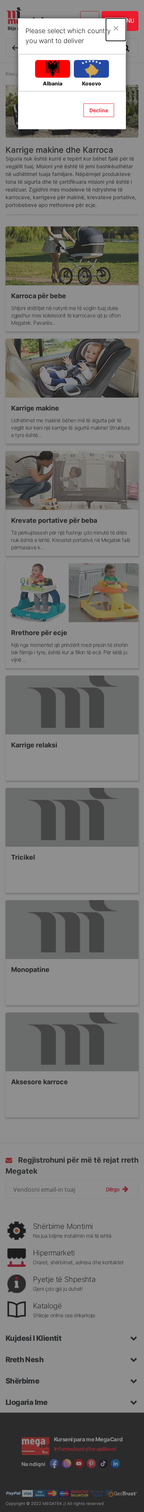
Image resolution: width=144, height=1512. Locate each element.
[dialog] (72, 756)
